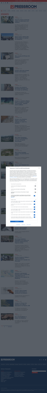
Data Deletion (18, 224)
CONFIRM (17, 221)
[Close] (39, 168)
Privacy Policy (29, 224)
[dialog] (23, 196)
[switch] (35, 186)
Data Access (23, 224)
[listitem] (23, 199)
